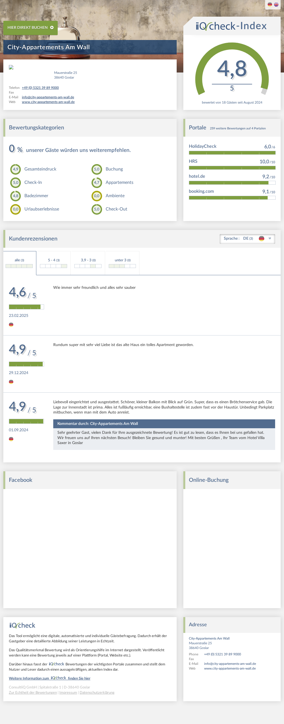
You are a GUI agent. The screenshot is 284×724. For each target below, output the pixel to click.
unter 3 (123, 260)
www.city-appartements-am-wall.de (230, 668)
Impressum (68, 693)
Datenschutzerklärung (97, 693)
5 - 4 (54, 260)
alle (19, 260)
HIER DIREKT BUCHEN (28, 28)
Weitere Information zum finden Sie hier (49, 678)
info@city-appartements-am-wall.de (230, 663)
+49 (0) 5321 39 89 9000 (222, 654)
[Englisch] (276, 5)
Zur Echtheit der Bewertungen (33, 693)
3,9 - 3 (88, 260)
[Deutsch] (270, 5)
